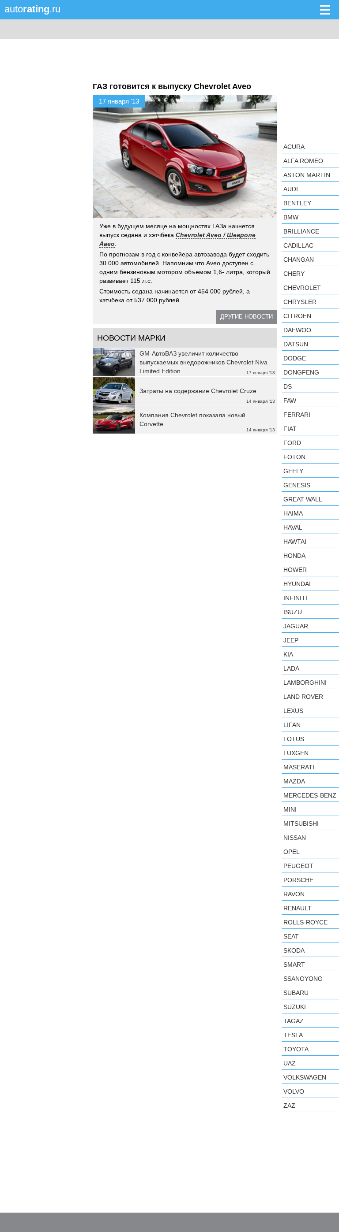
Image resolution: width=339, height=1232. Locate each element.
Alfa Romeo (303, 160)
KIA (288, 654)
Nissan (294, 837)
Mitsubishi (301, 823)
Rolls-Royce (305, 922)
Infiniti (295, 597)
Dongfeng (301, 372)
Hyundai (297, 583)
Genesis (296, 485)
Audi (290, 189)
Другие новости (246, 316)
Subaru (296, 992)
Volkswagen (304, 1077)
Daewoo (297, 330)
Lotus (293, 738)
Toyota (296, 1049)
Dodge (294, 358)
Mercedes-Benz (309, 795)
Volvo (293, 1091)
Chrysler (299, 301)
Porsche (298, 879)
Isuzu (292, 612)
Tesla (293, 1035)
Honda (294, 555)
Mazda (294, 781)
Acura (294, 146)
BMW (290, 217)
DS (287, 386)
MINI (290, 809)
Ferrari (296, 414)
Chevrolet (302, 287)
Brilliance (301, 231)
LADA (291, 668)
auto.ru (32, 9)
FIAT (290, 428)
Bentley (297, 203)
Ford (292, 442)
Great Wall (302, 499)
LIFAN (292, 724)
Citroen (297, 315)
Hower (295, 569)
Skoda (294, 950)
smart (294, 964)
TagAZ (293, 1020)
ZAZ (289, 1105)
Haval (292, 527)
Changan (298, 259)
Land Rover (303, 696)
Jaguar (295, 626)
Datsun (295, 344)
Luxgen (296, 753)
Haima (293, 513)
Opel (291, 851)
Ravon (294, 894)
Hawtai (294, 541)
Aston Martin (306, 174)
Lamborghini (305, 682)
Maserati (298, 767)
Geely (293, 471)
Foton (294, 456)
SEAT (291, 936)
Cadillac (298, 245)
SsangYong (303, 978)
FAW (289, 400)
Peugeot (298, 865)
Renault (297, 908)
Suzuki (294, 1006)
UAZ (289, 1063)
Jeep (290, 640)
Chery (294, 273)
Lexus (293, 710)
